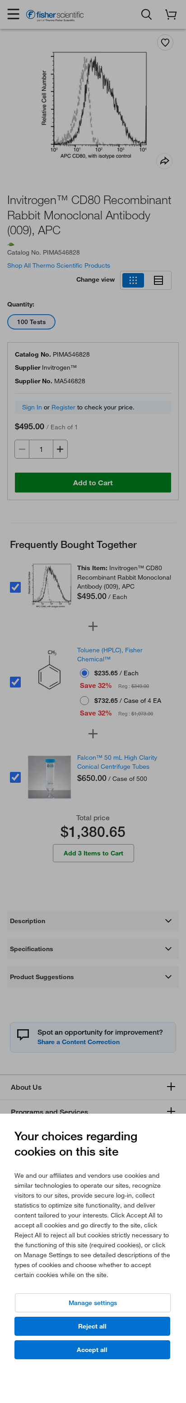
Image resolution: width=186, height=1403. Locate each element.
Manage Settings (93, 1303)
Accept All (92, 1350)
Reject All (92, 1326)
